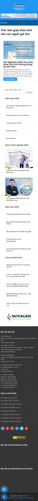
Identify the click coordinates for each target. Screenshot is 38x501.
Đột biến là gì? (11, 131)
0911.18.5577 (10, 361)
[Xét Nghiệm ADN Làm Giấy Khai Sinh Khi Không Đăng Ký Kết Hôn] (19, 50)
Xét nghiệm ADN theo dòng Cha (11, 418)
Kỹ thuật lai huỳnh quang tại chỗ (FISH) (18, 223)
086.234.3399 (10, 387)
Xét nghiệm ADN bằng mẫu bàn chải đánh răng (18, 199)
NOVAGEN (25, 496)
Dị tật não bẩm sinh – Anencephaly (14, 240)
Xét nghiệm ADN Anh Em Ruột (10, 414)
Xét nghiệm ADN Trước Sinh (10, 400)
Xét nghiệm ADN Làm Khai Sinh (11, 404)
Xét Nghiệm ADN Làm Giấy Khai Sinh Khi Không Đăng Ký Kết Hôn (18, 64)
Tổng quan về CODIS (13, 123)
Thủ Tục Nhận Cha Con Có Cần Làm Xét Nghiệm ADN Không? (17, 285)
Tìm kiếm (29, 92)
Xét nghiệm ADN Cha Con (9, 398)
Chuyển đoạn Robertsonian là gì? (18, 214)
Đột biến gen (11, 138)
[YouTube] (26, 428)
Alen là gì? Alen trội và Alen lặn (17, 115)
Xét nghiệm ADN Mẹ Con (9, 411)
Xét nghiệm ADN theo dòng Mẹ (11, 421)
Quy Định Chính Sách (20, 498)
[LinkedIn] (17, 428)
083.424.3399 (10, 342)
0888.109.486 (10, 352)
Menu (5, 23)
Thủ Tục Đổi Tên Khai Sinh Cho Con (17, 304)
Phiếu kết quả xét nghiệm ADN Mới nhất (17, 171)
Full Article (10, 79)
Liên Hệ (30, 498)
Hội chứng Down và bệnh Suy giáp (18, 231)
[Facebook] (3, 428)
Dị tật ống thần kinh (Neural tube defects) (18, 250)
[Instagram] (12, 428)
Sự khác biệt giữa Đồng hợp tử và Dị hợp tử (18, 107)
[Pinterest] (7, 428)
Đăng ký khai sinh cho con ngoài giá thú (18, 266)
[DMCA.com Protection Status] (19, 437)
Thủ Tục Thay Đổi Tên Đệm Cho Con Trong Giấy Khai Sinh (18, 275)
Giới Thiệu (8, 498)
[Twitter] (22, 428)
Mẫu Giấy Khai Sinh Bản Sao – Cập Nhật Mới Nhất (18, 295)
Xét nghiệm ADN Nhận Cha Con (11, 407)
